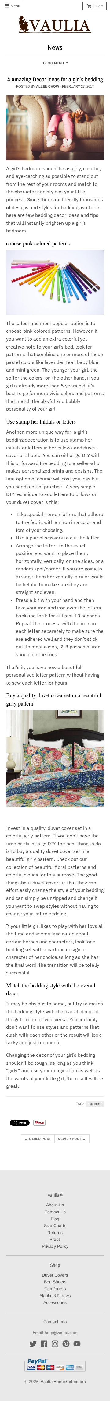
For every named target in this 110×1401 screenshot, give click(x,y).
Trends (94, 1104)
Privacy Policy (55, 1246)
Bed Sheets (55, 1281)
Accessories (55, 1302)
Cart (98, 6)
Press (55, 1239)
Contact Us (55, 1211)
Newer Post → (72, 1138)
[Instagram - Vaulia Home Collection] (55, 1343)
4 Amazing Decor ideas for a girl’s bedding (55, 79)
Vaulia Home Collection (63, 1381)
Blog (55, 1218)
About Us (55, 1204)
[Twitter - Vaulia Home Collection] (33, 1343)
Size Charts (55, 1225)
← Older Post (37, 1138)
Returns (55, 1232)
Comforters (55, 1288)
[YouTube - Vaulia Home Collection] (77, 1343)
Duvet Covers (55, 1275)
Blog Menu (53, 63)
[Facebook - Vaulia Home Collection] (44, 1343)
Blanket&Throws (55, 1295)
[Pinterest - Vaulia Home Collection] (66, 1343)
